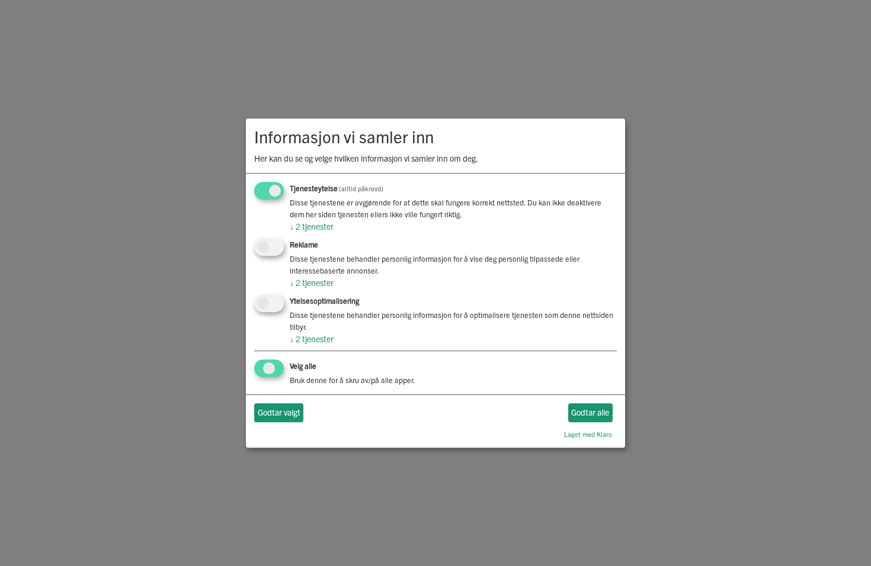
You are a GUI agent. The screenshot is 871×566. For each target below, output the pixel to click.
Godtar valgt (279, 412)
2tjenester (312, 226)
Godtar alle (590, 412)
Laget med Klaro (588, 434)
